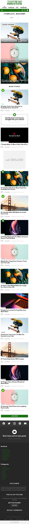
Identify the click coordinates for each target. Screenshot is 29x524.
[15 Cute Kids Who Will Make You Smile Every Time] (14, 203)
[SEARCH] (25, 10)
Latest (4, 7)
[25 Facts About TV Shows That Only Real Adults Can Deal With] (14, 53)
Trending (23, 7)
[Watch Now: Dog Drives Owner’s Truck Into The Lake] (14, 252)
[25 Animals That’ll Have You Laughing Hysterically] (14, 397)
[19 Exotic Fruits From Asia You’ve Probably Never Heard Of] (14, 97)
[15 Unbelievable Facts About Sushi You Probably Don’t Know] (14, 178)
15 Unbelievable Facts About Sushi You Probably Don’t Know (13, 188)
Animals (3, 258)
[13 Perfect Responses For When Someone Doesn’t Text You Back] (14, 227)
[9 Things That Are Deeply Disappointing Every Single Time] (14, 33)
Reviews (5, 476)
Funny (2, 104)
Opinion (4, 474)
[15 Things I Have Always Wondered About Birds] (14, 372)
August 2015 (6, 456)
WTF (4, 479)
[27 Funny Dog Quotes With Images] (14, 349)
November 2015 (6, 452)
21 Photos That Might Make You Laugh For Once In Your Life (13, 286)
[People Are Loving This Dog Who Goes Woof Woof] (14, 301)
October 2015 (6, 453)
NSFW (6, 142)
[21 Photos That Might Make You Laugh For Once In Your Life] (14, 276)
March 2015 (5, 459)
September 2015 (7, 455)
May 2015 (5, 458)
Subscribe (14, 505)
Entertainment (6, 468)
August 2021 (6, 449)
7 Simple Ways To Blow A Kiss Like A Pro (14, 144)
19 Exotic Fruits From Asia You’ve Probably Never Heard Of (11, 107)
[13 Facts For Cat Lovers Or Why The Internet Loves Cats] (14, 325)
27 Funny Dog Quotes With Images (12, 359)
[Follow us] (22, 10)
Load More (14, 416)
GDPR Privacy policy (20, 519)
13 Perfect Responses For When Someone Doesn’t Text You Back (14, 237)
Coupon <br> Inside (2, 171)
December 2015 (6, 451)
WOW (4, 477)
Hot (17, 7)
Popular (11, 7)
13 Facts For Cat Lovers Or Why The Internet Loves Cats (12, 335)
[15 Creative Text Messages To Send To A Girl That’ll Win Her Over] (14, 73)
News (4, 471)
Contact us (11, 519)
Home (5, 519)
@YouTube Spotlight (14, 502)
